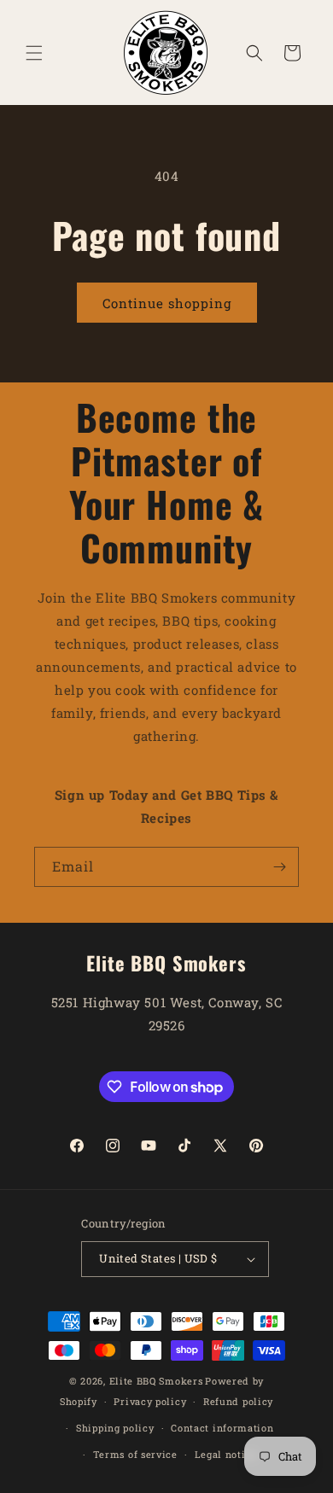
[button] (34, 53)
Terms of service (135, 1454)
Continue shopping (166, 303)
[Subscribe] (279, 867)
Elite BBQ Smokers (156, 1380)
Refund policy (238, 1401)
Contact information (222, 1427)
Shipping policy (115, 1427)
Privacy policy (150, 1401)
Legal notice (226, 1454)
